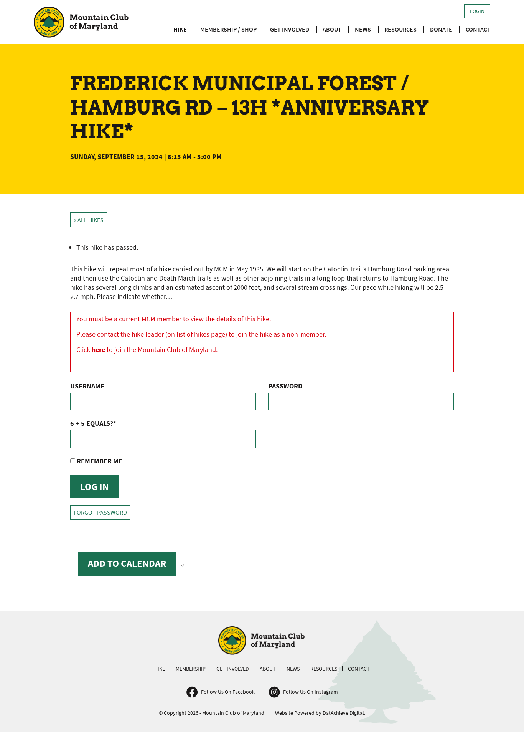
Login (477, 11)
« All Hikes (89, 220)
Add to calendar (127, 563)
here (98, 349)
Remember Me (98, 460)
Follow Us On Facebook (228, 691)
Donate (441, 29)
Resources (400, 29)
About (332, 29)
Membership (191, 668)
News (363, 29)
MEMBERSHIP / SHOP (228, 29)
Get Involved (289, 29)
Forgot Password (100, 512)
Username (87, 386)
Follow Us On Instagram (310, 691)
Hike (180, 29)
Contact (478, 29)
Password (285, 386)
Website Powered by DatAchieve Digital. (320, 712)
